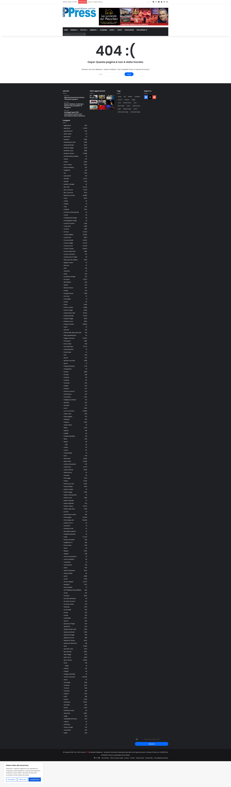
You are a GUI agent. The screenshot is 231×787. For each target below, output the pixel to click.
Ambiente (93, 30)
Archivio (126, 758)
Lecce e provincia (69, 411)
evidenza (127, 99)
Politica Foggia (68, 492)
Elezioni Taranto (68, 287)
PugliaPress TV (142, 30)
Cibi (66, 444)
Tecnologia (67, 682)
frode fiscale (67, 352)
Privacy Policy (149, 758)
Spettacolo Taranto (69, 640)
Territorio (66, 688)
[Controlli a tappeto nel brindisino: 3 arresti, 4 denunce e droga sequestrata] (102, 102)
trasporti (66, 693)
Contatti (132, 758)
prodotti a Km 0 (68, 523)
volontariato (67, 730)
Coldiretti (66, 209)
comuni (66, 215)
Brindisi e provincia (69, 195)
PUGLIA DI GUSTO (69, 539)
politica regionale (69, 503)
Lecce (119, 102)
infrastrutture (67, 394)
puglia (119, 109)
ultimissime (67, 702)
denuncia (66, 265)
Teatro (66, 679)
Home (66, 30)
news (65, 455)
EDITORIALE (67, 282)
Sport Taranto (68, 660)
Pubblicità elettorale (69, 534)
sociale (66, 612)
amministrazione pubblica (71, 156)
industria (66, 388)
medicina (66, 422)
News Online (67, 461)
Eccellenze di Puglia (69, 276)
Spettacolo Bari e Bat (70, 629)
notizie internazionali (70, 464)
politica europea (68, 489)
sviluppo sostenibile (69, 674)
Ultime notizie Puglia (123, 112)
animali (66, 159)
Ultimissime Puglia (135, 112)
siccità (66, 593)
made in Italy (67, 413)
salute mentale (68, 573)
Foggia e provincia (69, 338)
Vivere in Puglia (68, 727)
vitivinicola (67, 724)
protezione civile (68, 528)
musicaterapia (68, 453)
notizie (128, 105)
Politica (83, 30)
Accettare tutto (34, 779)
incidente (66, 380)
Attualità (66, 178)
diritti (65, 268)
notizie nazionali (68, 469)
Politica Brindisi (68, 486)
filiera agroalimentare (70, 335)
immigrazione (67, 369)
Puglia (65, 537)
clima (65, 206)
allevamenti (67, 136)
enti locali (66, 296)
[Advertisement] (54, 773)
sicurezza (66, 595)
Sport (112, 30)
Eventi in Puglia (68, 310)
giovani (66, 357)
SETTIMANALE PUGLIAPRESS (72, 590)
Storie (65, 663)
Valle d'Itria (67, 713)
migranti (66, 430)
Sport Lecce (67, 657)
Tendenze (66, 685)
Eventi (119, 30)
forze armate (67, 343)
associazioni (67, 176)
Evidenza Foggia (68, 318)
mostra (66, 447)
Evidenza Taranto (69, 324)
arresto (66, 162)
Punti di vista (67, 545)
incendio (66, 374)
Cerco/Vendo (129, 30)
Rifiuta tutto (22, 779)
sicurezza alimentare (70, 598)
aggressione (67, 125)
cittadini (66, 204)
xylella (65, 733)
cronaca (120, 99)
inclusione (67, 383)
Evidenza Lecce (68, 321)
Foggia (133, 99)
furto (65, 355)
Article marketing (69, 167)
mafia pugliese (68, 416)
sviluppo (66, 671)
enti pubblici (67, 299)
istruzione (66, 405)
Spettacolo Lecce (69, 637)
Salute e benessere (69, 570)
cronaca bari (67, 237)
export (65, 327)
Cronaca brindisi (68, 240)
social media (67, 609)
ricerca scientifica (69, 559)
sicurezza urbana (69, 604)
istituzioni (66, 402)
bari (125, 96)
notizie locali (67, 467)
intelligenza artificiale (70, 399)
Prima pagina (67, 517)
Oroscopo (66, 475)
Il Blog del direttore (69, 366)
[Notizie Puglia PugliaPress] (79, 12)
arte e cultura (68, 164)
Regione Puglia (127, 109)
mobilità (66, 433)
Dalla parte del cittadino (71, 259)
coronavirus (67, 226)
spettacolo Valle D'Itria (70, 643)
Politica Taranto (68, 506)
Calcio (65, 198)
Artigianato (67, 170)
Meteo (65, 427)
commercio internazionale (71, 212)
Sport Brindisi (67, 651)
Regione (66, 551)
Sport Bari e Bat (68, 649)
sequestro (67, 584)
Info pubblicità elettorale (161, 758)
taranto (135, 109)
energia (66, 290)
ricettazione (67, 562)
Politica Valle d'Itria (69, 509)
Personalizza (11, 779)
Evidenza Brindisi (69, 315)
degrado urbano (68, 262)
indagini (66, 385)
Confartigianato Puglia (70, 220)
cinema (66, 201)
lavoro (65, 408)
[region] (23, 772)
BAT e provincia (68, 192)
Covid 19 (66, 229)
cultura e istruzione (69, 254)
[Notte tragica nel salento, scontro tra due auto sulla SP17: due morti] (93, 102)
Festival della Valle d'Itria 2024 (72, 332)
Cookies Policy (140, 758)
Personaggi (67, 478)
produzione (67, 525)
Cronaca (73, 30)
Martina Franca (127, 102)
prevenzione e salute (70, 514)
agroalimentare (68, 131)
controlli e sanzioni (69, 223)
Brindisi (130, 96)
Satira (67, 665)
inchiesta (66, 377)
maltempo (67, 419)
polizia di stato (136, 105)
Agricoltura (67, 128)
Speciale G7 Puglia (69, 623)
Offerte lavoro (68, 472)
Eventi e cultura (68, 307)
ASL (65, 173)
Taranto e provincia (69, 677)
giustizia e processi (69, 360)
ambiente (66, 139)
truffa (65, 696)
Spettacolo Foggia (69, 635)
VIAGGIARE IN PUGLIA (70, 719)
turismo (66, 699)
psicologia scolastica (70, 531)
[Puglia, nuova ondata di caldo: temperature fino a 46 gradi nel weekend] (102, 107)
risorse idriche (68, 565)
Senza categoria (68, 581)
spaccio (66, 621)
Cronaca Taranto (69, 248)
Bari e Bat (66, 187)
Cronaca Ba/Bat (68, 234)
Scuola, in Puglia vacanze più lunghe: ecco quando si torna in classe (107, 2)
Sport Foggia (67, 654)
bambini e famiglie (69, 184)
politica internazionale (70, 495)
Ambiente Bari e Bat (69, 142)
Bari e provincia (68, 190)
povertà (66, 511)
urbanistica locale (69, 710)
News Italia (67, 458)
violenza (66, 721)
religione (66, 553)
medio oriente (68, 425)
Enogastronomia (68, 293)
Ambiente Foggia (68, 148)
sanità (65, 576)
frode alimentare (68, 349)
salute (65, 567)
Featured (66, 329)
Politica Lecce (68, 497)
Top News (67, 691)
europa (66, 301)
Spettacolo (67, 626)
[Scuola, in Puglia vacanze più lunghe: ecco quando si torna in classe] (110, 97)
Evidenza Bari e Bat (69, 313)
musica (66, 450)
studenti (66, 668)
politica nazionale (69, 500)
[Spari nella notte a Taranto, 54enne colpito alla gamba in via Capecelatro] (110, 107)
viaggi (65, 716)
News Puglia (121, 105)
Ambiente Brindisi (69, 145)
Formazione (67, 341)
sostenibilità (67, 618)
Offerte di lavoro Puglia (116, 758)
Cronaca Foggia (68, 243)
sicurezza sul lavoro (69, 601)
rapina (65, 548)
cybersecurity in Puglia (70, 257)
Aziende (66, 181)
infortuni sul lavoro (69, 391)
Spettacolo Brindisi (69, 632)
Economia (103, 30)
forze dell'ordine (68, 346)
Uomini (66, 707)
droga (65, 273)
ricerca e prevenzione (70, 556)
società (66, 615)
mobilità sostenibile (69, 436)
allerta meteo (67, 134)
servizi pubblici (68, 587)
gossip (65, 363)
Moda (65, 439)
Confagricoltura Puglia (70, 218)
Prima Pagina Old (69, 520)
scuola (66, 579)
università (66, 705)
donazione (67, 271)
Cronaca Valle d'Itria (69, 251)
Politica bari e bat (69, 483)
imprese (66, 371)
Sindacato (67, 607)
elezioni (66, 285)
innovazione (67, 397)
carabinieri (137, 96)
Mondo (66, 441)
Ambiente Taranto (69, 153)
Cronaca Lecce (68, 246)
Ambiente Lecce (68, 150)
